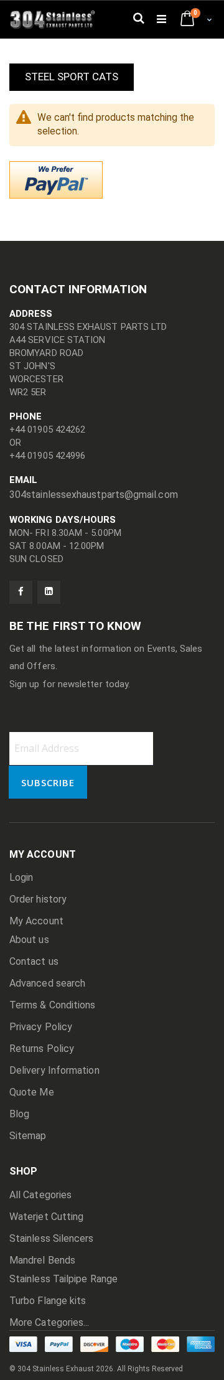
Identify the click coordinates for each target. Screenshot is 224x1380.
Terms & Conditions (52, 1005)
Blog (19, 1114)
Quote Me (31, 1092)
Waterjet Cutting (46, 1217)
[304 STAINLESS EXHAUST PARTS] (56, 19)
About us (29, 940)
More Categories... (49, 1322)
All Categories (40, 1195)
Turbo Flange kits (47, 1301)
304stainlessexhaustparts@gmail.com (93, 494)
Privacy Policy (40, 1027)
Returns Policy (41, 1048)
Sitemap (28, 1136)
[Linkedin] (48, 592)
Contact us (33, 961)
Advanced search (47, 983)
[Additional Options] (56, 179)
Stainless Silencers (51, 1238)
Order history (38, 899)
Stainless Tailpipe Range (63, 1279)
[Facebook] (20, 592)
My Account (36, 921)
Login (21, 877)
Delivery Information (54, 1070)
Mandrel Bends (42, 1260)
